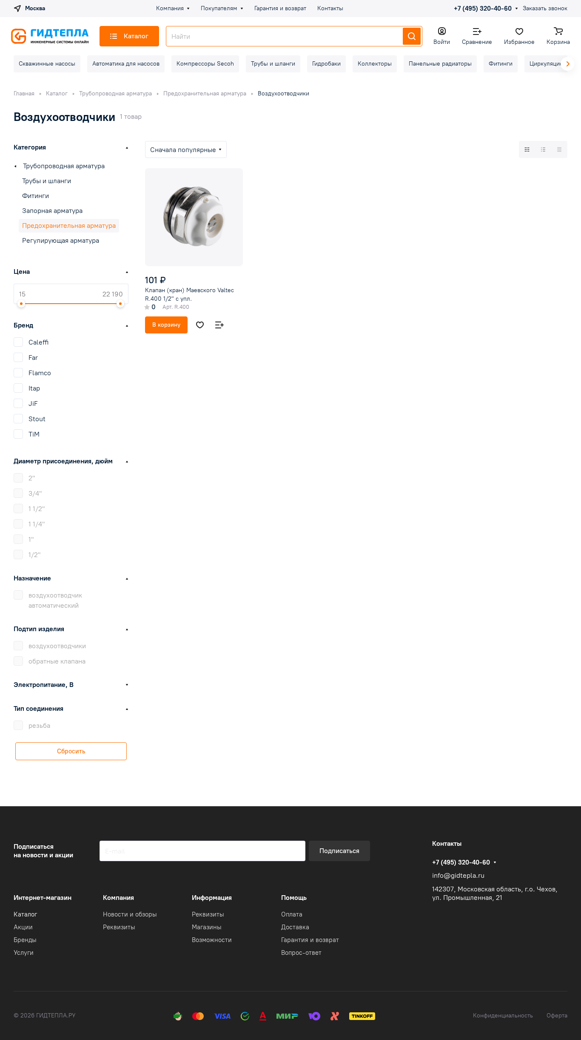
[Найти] (412, 36)
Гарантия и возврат (310, 940)
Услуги (24, 953)
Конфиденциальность (503, 1015)
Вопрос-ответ (301, 953)
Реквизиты (119, 927)
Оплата (291, 914)
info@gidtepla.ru (458, 875)
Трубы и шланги (46, 181)
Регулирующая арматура (60, 240)
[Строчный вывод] (543, 149)
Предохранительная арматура (69, 225)
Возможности (212, 940)
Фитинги (35, 196)
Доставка (295, 927)
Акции (23, 927)
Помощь (294, 897)
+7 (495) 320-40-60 (483, 8)
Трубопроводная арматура (64, 166)
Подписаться (339, 851)
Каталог (25, 914)
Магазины (207, 927)
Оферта (557, 1015)
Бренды (25, 940)
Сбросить (71, 751)
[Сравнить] (219, 325)
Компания (118, 897)
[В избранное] (200, 325)
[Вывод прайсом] (559, 149)
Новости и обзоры (130, 914)
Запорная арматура (52, 211)
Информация (212, 897)
